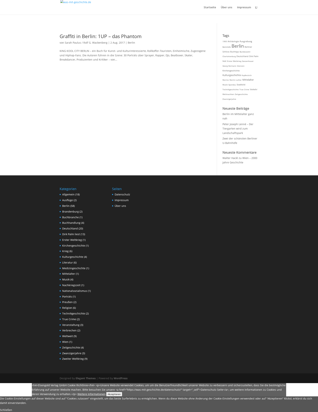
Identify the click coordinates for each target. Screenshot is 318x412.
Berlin (131, 42)
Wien (65, 342)
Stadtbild (241, 84)
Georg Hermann (229, 66)
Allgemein (68, 194)
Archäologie (233, 41)
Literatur (67, 262)
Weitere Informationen (91, 394)
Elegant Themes (86, 378)
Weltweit (67, 336)
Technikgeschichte (230, 89)
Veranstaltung (71, 325)
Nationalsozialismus (74, 291)
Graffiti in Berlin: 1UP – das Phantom (101, 36)
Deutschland (242, 56)
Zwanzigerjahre (229, 99)
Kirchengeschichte (231, 70)
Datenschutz (122, 194)
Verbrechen (69, 330)
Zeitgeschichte (241, 94)
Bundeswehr (245, 51)
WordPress (121, 378)
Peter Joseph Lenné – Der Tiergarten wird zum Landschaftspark (237, 128)
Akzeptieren (114, 394)
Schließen (6, 410)
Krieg (65, 251)
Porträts (67, 296)
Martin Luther (235, 80)
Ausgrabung (246, 41)
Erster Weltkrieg (234, 61)
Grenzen (240, 66)
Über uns (226, 7)
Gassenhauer (248, 61)
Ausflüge (67, 200)
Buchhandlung (71, 222)
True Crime (244, 89)
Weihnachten (228, 94)
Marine (225, 80)
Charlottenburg (229, 56)
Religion (67, 308)
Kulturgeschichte (231, 75)
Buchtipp (234, 51)
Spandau (232, 84)
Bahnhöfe (226, 47)
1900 (224, 41)
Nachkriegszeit (71, 285)
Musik (225, 84)
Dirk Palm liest (71, 234)
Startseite (210, 7)
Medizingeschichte (73, 268)
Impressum (244, 7)
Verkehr (253, 89)
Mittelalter (248, 79)
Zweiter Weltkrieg (73, 358)
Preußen (67, 302)
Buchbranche (70, 217)
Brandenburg (70, 211)
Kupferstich (247, 75)
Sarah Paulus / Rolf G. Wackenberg (86, 42)
